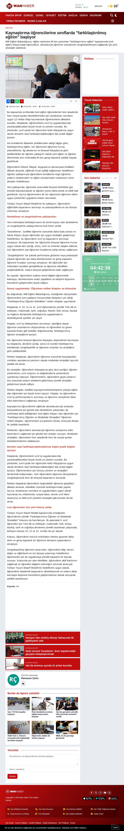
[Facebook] (91, 793)
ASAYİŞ (105, 196)
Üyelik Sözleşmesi (50, 823)
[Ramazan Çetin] (13, 680)
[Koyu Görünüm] (116, 15)
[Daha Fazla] (22, 101)
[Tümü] (115, 178)
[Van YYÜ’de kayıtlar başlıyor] (19, 703)
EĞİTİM (62, 15)
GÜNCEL (29, 15)
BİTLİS (105, 220)
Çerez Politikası (21, 823)
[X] (96, 793)
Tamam (115, 827)
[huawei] (113, 798)
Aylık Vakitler (91, 289)
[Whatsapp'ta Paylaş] (17, 101)
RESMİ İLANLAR (36, 21)
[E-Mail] (23, 684)
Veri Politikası (63, 823)
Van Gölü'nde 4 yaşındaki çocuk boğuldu (109, 225)
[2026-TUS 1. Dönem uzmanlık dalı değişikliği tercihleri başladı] (19, 727)
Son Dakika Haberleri (74, 814)
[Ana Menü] (112, 21)
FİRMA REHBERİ (15, 21)
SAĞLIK (73, 15)
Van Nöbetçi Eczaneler (19, 809)
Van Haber (106, 208)
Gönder (12, 776)
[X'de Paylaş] (12, 101)
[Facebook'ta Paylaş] (8, 101)
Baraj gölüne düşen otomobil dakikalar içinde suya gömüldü (109, 201)
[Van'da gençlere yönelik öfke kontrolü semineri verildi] (67, 703)
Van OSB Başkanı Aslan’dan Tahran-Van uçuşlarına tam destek (109, 249)
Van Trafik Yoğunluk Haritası (105, 809)
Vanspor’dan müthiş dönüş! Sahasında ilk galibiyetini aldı (108, 237)
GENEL (40, 15)
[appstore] (88, 798)
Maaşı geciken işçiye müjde (108, 189)
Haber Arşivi (98, 814)
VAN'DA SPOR (13, 15)
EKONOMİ (95, 15)
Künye (72, 823)
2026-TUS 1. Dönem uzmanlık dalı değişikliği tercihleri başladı (18, 738)
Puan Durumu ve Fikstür (19, 814)
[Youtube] (105, 793)
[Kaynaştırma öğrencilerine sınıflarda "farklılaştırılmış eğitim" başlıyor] (42, 76)
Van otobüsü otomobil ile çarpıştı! (107, 213)
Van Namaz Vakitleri (74, 809)
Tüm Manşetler (44, 814)
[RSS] (109, 793)
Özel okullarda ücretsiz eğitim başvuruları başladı (42, 714)
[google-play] (100, 798)
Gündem (106, 184)
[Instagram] (100, 793)
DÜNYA (84, 15)
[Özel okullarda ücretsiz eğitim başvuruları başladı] (43, 703)
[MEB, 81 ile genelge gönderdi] (67, 727)
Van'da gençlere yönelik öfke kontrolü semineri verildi (67, 714)
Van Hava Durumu (46, 809)
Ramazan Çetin (14, 106)
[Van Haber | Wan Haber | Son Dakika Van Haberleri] (20, 5)
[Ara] (112, 15)
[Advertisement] (51, 609)
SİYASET (51, 15)
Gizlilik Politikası (35, 823)
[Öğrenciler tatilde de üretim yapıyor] (43, 727)
